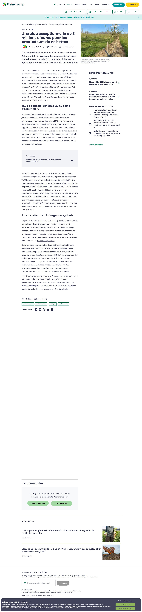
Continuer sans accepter (125, 601)
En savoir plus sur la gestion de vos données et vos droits (38, 595)
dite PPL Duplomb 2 (45, 241)
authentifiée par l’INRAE (45, 203)
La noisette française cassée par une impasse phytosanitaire (43, 160)
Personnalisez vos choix (125, 608)
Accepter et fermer (125, 605)
